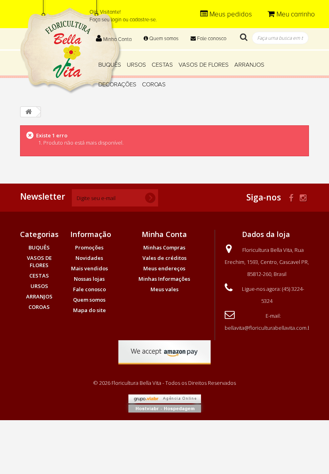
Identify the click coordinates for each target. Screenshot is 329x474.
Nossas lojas (89, 278)
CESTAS (162, 64)
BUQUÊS (109, 64)
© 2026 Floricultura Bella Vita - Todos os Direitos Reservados (164, 382)
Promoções (89, 247)
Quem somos (163, 38)
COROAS (154, 84)
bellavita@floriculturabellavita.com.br (269, 327)
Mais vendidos (89, 268)
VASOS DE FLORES (204, 64)
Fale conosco (211, 38)
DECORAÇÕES (117, 84)
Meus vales (164, 289)
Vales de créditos (164, 258)
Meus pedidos (231, 14)
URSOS (136, 64)
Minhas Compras (164, 247)
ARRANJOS (249, 64)
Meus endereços (164, 268)
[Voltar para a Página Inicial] (28, 112)
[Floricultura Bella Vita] (71, 47)
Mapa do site (89, 310)
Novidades (89, 258)
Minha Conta (117, 39)
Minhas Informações (164, 278)
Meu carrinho (295, 14)
